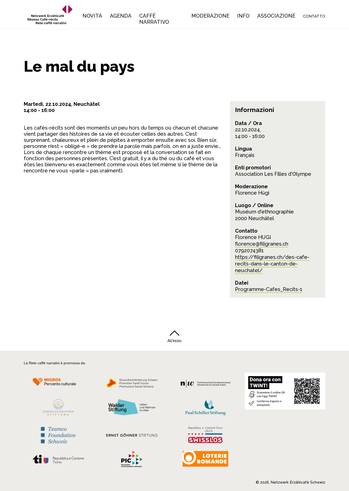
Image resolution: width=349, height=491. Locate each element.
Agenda (121, 16)
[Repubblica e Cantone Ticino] (58, 460)
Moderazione (210, 16)
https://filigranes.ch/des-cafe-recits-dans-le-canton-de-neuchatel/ (272, 263)
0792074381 (249, 250)
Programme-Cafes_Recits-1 (268, 289)
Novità (92, 16)
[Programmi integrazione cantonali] (132, 460)
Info (243, 16)
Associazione (276, 16)
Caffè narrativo (154, 19)
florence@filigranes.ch (261, 244)
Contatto (314, 16)
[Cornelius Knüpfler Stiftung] (58, 409)
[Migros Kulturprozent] (58, 385)
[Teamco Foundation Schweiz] (58, 434)
